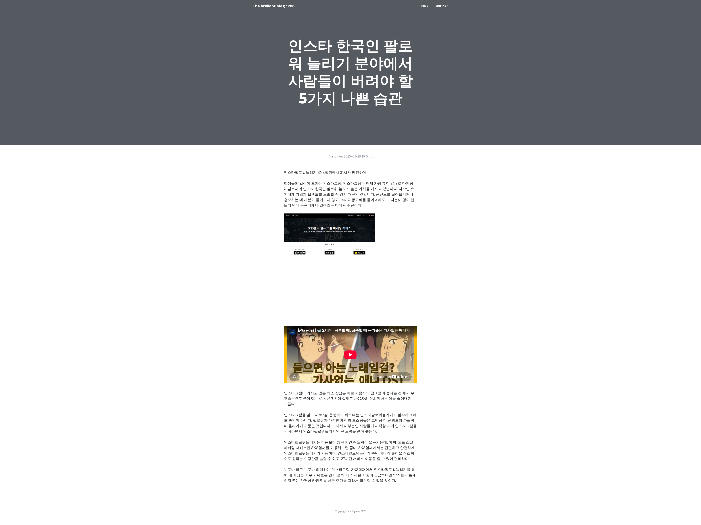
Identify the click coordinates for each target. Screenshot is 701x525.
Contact (441, 5)
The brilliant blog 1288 (273, 5)
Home (424, 5)
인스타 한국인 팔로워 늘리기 (326, 188)
